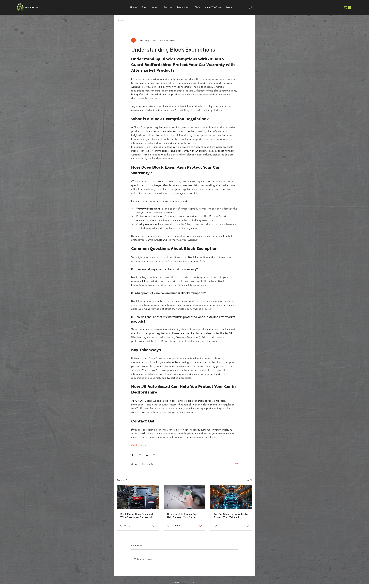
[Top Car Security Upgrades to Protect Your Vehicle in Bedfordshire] (231, 497)
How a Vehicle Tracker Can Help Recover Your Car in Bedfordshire (182, 515)
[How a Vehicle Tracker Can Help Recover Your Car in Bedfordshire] (184, 497)
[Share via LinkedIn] (146, 455)
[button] (197, 7)
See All (249, 480)
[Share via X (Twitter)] (139, 455)
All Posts (120, 20)
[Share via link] (153, 455)
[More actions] (236, 40)
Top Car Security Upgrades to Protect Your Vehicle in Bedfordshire (231, 515)
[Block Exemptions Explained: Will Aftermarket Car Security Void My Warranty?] (138, 497)
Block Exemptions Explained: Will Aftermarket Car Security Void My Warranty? (137, 515)
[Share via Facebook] (132, 455)
